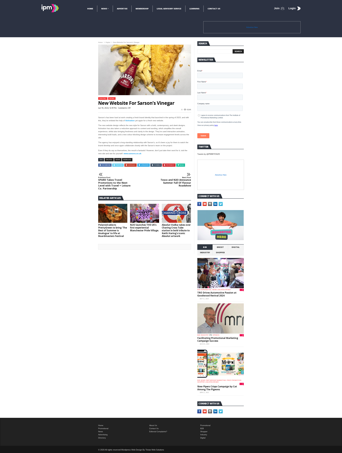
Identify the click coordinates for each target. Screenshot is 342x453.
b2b (205, 247)
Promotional (103, 428)
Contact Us (214, 8)
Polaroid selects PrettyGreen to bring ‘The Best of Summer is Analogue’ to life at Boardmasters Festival (112, 230)
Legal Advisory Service (169, 8)
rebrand (127, 160)
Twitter (119, 165)
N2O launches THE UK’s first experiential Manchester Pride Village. (144, 227)
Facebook (106, 165)
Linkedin (145, 165)
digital (109, 160)
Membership (142, 8)
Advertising (103, 435)
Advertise (122, 8)
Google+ (132, 165)
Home (90, 8)
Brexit (220, 247)
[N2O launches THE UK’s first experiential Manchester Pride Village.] (144, 213)
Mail (182, 165)
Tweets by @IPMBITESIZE (208, 154)
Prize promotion (234, 380)
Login (292, 8)
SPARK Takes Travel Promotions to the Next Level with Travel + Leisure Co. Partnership (114, 183)
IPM (210, 335)
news (118, 160)
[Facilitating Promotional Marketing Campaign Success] (220, 318)
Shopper (203, 431)
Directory (102, 438)
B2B (202, 428)
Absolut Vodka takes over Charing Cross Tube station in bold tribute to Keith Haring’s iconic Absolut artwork (176, 230)
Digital (108, 42)
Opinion (216, 335)
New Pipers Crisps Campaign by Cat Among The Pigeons (217, 388)
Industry (203, 435)
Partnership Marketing (216, 380)
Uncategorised (224, 289)
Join (276, 8)
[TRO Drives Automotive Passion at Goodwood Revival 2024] (220, 273)
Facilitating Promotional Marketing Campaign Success (217, 339)
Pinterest (170, 165)
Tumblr (157, 165)
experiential (206, 289)
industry (205, 252)
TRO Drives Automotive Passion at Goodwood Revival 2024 (216, 294)
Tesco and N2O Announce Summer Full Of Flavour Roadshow (176, 181)
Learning (194, 8)
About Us (153, 425)
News (104, 8)
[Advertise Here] (220, 225)
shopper (220, 252)
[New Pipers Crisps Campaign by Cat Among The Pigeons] (220, 364)
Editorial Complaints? (158, 431)
